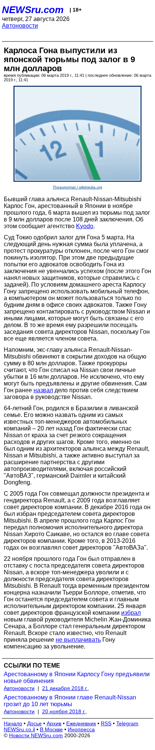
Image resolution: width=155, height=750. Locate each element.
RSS (106, 723)
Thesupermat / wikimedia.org (77, 187)
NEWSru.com (33, 9)
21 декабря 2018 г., (65, 688)
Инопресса (81, 729)
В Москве (51, 729)
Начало (13, 723)
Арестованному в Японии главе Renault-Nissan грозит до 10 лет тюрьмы (70, 700)
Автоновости (20, 25)
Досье (34, 723)
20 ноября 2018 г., (64, 711)
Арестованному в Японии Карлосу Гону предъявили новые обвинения (77, 677)
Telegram (127, 723)
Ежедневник (81, 723)
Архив (54, 723)
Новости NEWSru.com (36, 735)
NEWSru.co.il (19, 729)
